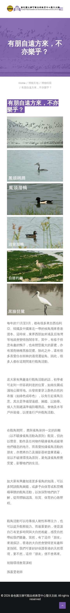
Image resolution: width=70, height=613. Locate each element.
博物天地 (33, 83)
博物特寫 (46, 83)
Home (21, 83)
